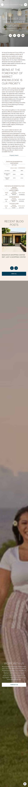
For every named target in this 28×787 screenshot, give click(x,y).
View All (14, 273)
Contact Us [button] (14, 684)
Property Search (14, 155)
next (16, 268)
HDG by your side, (7, 150)
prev (12, 268)
